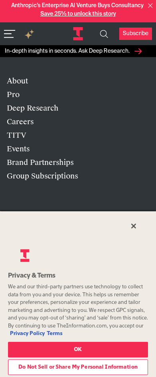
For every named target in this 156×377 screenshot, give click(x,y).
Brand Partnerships (40, 162)
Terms (54, 333)
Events (18, 149)
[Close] (133, 226)
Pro (13, 94)
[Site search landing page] (104, 34)
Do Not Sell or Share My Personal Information (78, 367)
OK (78, 349)
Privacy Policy (27, 333)
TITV (16, 135)
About (17, 81)
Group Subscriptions (42, 176)
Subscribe (135, 33)
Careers (20, 122)
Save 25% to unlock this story (78, 14)
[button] (150, 5)
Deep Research (32, 108)
